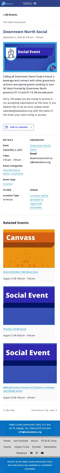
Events (7, 447)
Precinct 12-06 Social (14, 329)
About (34, 440)
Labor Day (9, 410)
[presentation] (29, 248)
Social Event (17, 173)
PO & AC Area (48, 440)
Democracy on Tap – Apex (43, 410)
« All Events (10, 14)
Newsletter (50, 447)
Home (7, 440)
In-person (8, 183)
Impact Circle (21, 447)
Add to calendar (19, 127)
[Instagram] (36, 453)
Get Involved (21, 440)
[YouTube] (42, 453)
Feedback (21, 453)
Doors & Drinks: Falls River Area (20, 271)
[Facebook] (31, 453)
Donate (36, 447)
